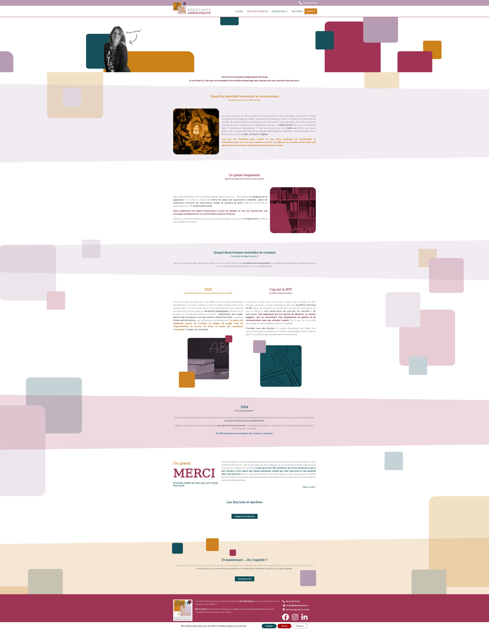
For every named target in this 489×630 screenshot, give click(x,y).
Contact (310, 11)
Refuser (284, 626)
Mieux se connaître (257, 11)
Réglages (300, 626)
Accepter (269, 626)
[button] (280, 11)
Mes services (278, 11)
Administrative (199, 13)
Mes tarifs (297, 11)
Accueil (239, 11)
